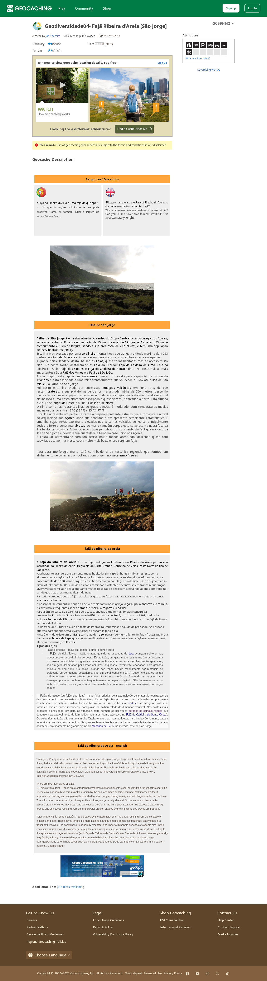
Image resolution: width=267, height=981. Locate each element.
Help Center (226, 920)
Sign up (231, 8)
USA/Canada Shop (172, 920)
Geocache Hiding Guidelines (45, 934)
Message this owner (82, 36)
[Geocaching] (29, 8)
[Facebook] (187, 973)
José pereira (53, 36)
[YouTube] (197, 973)
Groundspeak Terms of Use (143, 973)
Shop (107, 8)
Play (61, 8)
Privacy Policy (173, 973)
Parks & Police (103, 927)
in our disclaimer (155, 145)
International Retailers (175, 927)
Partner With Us (37, 927)
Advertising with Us (208, 69)
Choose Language (50, 954)
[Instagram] (207, 973)
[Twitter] (217, 973)
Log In (252, 8)
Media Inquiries (228, 934)
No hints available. (70, 887)
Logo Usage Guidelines (108, 920)
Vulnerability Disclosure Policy (113, 934)
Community (84, 8)
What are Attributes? (198, 58)
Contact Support (229, 927)
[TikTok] (227, 973)
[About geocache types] (37, 26)
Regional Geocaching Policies (46, 942)
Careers (31, 920)
